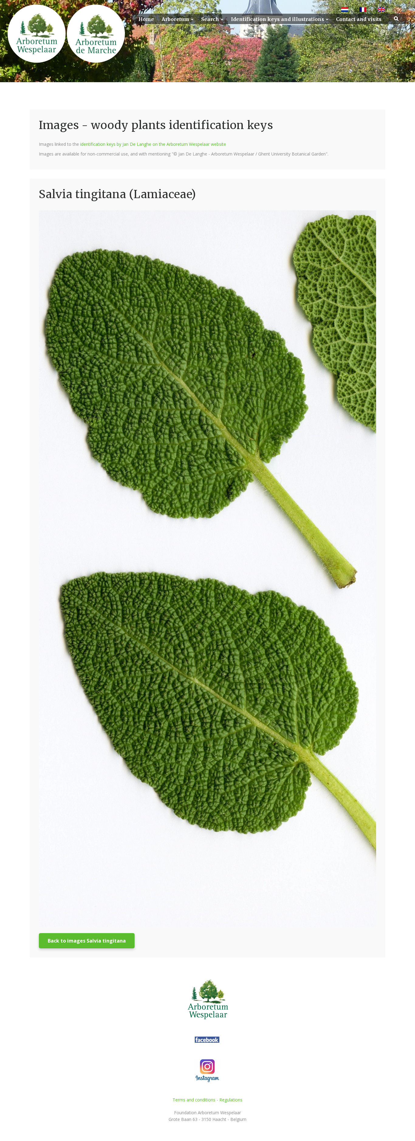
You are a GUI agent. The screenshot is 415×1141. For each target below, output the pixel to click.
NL (352, 10)
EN (389, 10)
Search (210, 19)
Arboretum (175, 19)
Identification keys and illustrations (277, 19)
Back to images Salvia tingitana (87, 940)
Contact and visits (359, 19)
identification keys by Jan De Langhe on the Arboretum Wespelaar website (153, 144)
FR (371, 10)
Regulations (230, 1100)
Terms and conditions (194, 1100)
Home (146, 19)
